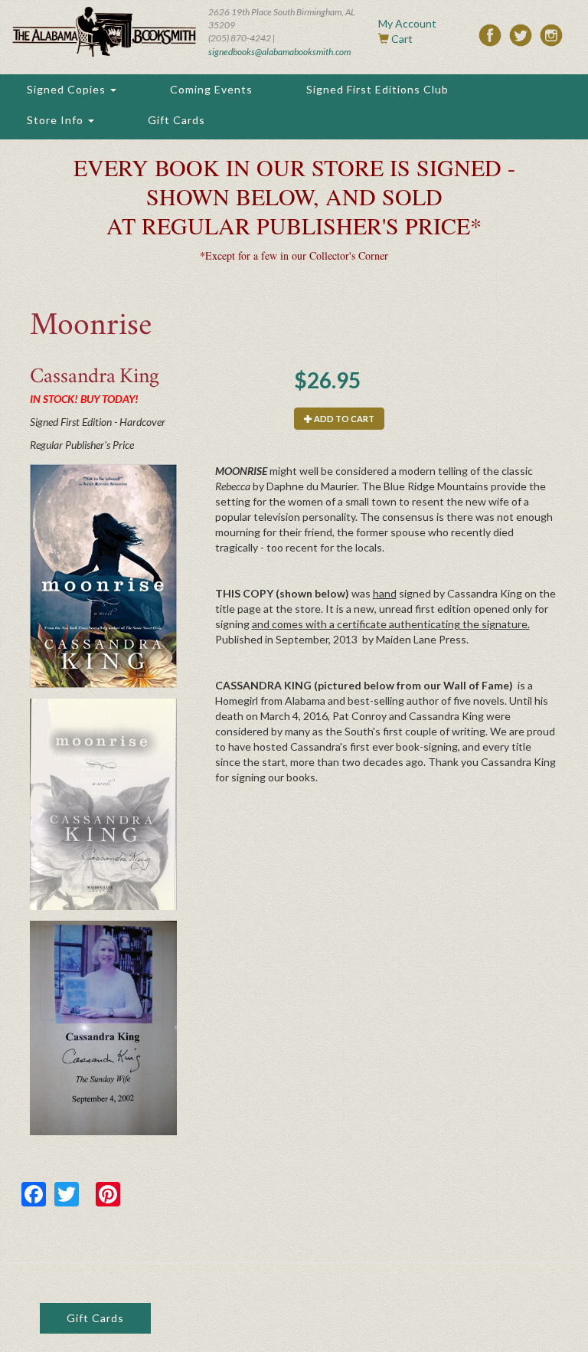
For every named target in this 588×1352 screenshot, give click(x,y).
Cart (402, 38)
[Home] (104, 31)
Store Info (57, 119)
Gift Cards (176, 119)
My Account (407, 23)
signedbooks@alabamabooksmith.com (279, 51)
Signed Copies (68, 89)
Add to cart (343, 419)
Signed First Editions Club (377, 89)
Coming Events (211, 89)
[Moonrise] (103, 576)
